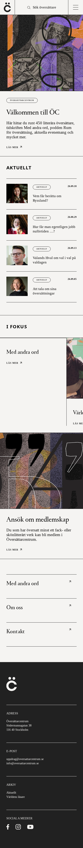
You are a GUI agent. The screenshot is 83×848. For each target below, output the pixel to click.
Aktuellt (41, 187)
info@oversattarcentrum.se (22, 763)
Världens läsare (15, 796)
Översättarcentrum (22, 100)
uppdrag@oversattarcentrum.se (25, 759)
